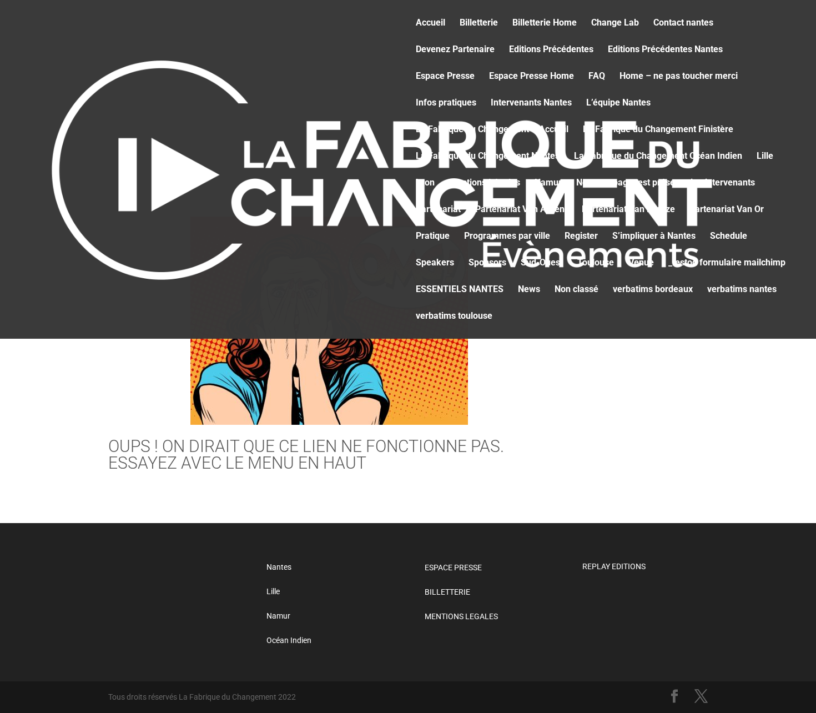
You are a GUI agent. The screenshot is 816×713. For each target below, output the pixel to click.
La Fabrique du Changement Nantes (488, 156)
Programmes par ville (507, 236)
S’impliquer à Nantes (654, 236)
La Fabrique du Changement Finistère (658, 129)
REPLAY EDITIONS (614, 566)
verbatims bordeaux (653, 289)
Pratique (433, 236)
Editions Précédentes (551, 50)
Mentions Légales (484, 183)
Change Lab (615, 23)
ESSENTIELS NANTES (459, 289)
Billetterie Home (544, 23)
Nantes (278, 567)
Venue (641, 263)
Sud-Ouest (542, 263)
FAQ (596, 76)
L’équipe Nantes (618, 103)
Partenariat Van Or (726, 209)
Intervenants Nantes (531, 103)
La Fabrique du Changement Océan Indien (658, 156)
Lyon (425, 183)
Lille (765, 156)
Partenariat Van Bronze (628, 209)
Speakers (435, 263)
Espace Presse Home (531, 76)
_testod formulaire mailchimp (726, 263)
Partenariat (438, 209)
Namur (548, 183)
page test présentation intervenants (684, 183)
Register (581, 236)
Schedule (728, 236)
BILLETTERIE (447, 592)
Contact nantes (683, 23)
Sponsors (487, 263)
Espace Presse (445, 76)
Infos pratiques (446, 103)
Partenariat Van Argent (521, 209)
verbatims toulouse (454, 316)
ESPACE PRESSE (453, 567)
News (587, 183)
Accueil (430, 23)
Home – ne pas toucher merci (678, 76)
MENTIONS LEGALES (461, 616)
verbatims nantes (742, 289)
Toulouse (595, 263)
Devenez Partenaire (455, 50)
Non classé (576, 289)
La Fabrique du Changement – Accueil (492, 129)
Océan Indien (288, 640)
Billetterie (479, 23)
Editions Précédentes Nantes (665, 50)
